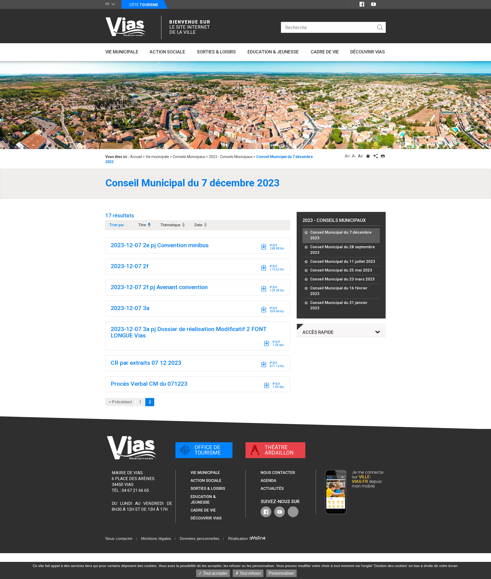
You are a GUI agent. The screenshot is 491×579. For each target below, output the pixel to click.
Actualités (272, 488)
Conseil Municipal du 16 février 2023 (338, 291)
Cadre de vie (203, 510)
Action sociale (206, 480)
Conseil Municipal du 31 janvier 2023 (338, 305)
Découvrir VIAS (206, 518)
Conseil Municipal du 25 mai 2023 (341, 270)
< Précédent (120, 402)
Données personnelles (200, 539)
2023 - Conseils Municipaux (334, 220)
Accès (318, 332)
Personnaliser (281, 573)
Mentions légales (156, 539)
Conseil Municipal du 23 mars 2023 (342, 279)
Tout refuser (250, 573)
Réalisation (238, 539)
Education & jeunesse (203, 499)
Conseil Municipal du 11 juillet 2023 (342, 261)
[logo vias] (131, 448)
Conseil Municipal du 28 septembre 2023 (342, 250)
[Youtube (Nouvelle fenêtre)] (373, 4)
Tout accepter (214, 573)
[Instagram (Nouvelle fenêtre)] (383, 4)
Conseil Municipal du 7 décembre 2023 (341, 235)
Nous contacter (278, 472)
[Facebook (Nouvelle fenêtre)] (361, 4)
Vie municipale (205, 472)
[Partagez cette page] (375, 156)
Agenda (268, 480)
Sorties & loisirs (208, 488)
